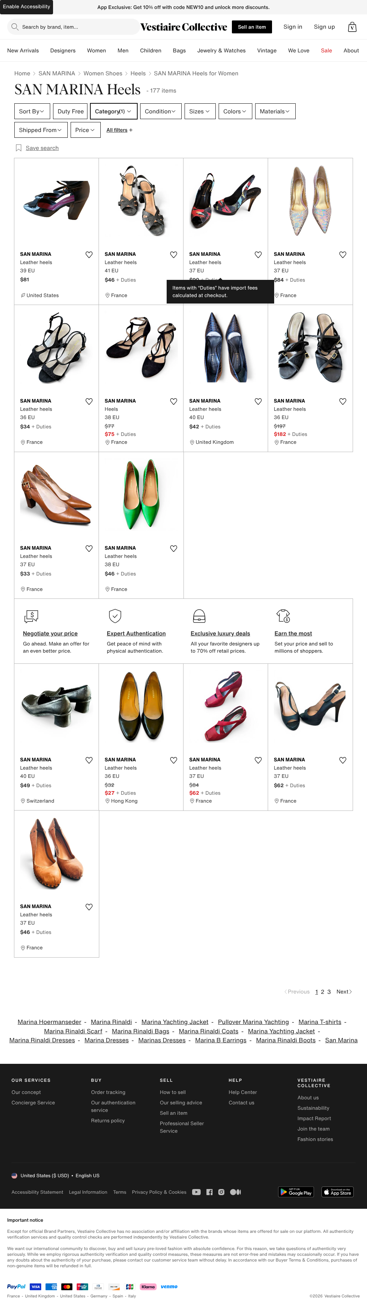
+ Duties (126, 279)
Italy (132, 1296)
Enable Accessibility (26, 6)
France (13, 1296)
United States (73, 1296)
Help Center (243, 1092)
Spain (118, 1296)
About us (308, 1097)
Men (123, 51)
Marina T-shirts (320, 1022)
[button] (352, 27)
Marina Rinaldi (111, 1022)
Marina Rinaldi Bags (140, 1031)
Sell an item (252, 26)
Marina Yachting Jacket (175, 1022)
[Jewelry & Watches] (251, 50)
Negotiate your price (50, 633)
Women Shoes (103, 73)
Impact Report (314, 1118)
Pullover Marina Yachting (253, 1022)
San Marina (341, 1040)
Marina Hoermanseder (49, 1022)
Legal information (88, 1192)
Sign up (324, 26)
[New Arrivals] (44, 50)
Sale (326, 51)
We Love (299, 51)
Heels (138, 73)
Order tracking (108, 1092)
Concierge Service (33, 1103)
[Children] (167, 50)
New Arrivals (23, 51)
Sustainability (313, 1108)
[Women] (112, 50)
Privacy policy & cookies (159, 1192)
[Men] (134, 50)
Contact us (241, 1103)
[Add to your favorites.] (89, 254)
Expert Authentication (136, 633)
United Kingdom (40, 1296)
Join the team (313, 1129)
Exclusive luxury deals (220, 633)
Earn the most (293, 633)
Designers (63, 51)
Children (151, 51)
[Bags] (191, 50)
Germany (99, 1296)
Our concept (26, 1092)
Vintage (266, 51)
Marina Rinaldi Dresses (42, 1040)
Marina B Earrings (221, 1040)
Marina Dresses (107, 1040)
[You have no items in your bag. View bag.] (352, 27)
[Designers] (81, 50)
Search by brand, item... (50, 26)
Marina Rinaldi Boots (285, 1040)
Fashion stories (315, 1139)
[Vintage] (282, 50)
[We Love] (315, 50)
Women (96, 51)
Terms (119, 1192)
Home (22, 73)
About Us (355, 51)
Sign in (292, 26)
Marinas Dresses (162, 1040)
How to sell (173, 1092)
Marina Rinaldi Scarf (73, 1031)
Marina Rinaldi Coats (208, 1031)
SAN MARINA (56, 73)
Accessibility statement (37, 1192)
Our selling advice (181, 1103)
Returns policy (108, 1120)
